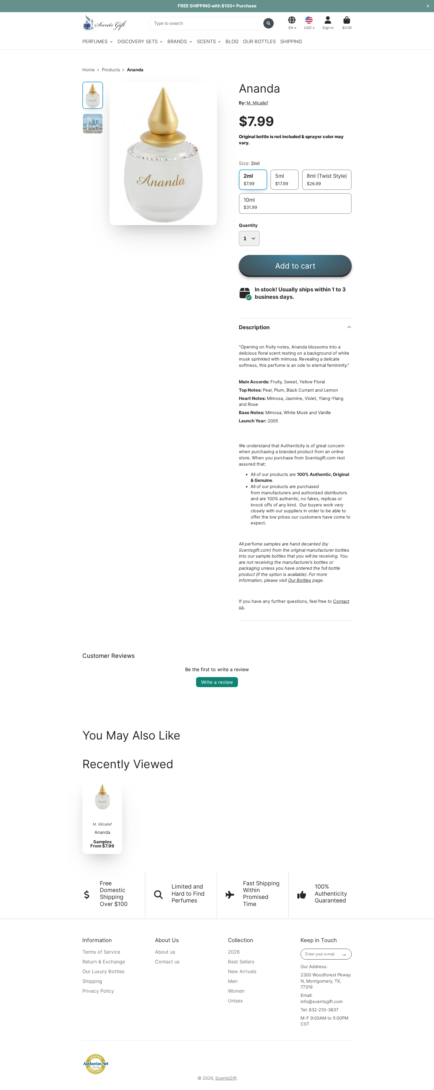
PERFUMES (94, 41)
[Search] (268, 23)
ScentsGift (226, 1078)
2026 (234, 952)
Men (232, 981)
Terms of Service (101, 952)
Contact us (167, 962)
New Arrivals (242, 971)
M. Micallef (257, 103)
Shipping (92, 981)
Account (328, 23)
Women (236, 991)
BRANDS (177, 41)
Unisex (235, 1001)
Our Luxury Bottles (103, 971)
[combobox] (212, 23)
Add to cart (295, 265)
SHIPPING (291, 41)
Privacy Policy (98, 991)
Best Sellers (241, 962)
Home (88, 69)
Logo (104, 23)
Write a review (217, 682)
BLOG (232, 41)
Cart (347, 23)
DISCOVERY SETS (138, 41)
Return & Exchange (103, 962)
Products (111, 69)
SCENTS (206, 41)
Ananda (102, 815)
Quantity (248, 225)
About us (165, 952)
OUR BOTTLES (259, 41)
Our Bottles (299, 580)
